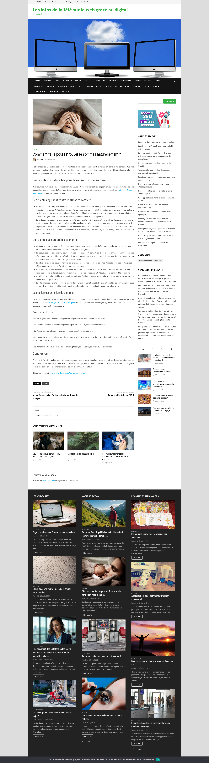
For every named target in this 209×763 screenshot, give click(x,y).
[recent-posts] (152, 349)
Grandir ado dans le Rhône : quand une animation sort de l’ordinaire (156, 291)
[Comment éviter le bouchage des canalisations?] (144, 396)
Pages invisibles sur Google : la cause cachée (156, 142)
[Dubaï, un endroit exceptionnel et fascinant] (144, 369)
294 (88, 741)
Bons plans (100, 81)
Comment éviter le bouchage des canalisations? (164, 396)
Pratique (137, 86)
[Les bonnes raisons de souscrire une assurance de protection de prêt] (144, 355)
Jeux (72, 86)
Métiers (118, 86)
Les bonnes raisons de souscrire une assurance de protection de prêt (164, 357)
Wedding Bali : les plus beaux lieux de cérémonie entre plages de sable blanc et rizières (154, 221)
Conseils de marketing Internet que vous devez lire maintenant (164, 384)
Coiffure (86, 653)
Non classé (136, 658)
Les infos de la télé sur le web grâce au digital (80, 10)
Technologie (39, 91)
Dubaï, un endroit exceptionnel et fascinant (163, 370)
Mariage (99, 86)
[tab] (143, 349)
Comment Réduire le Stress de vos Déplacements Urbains (157, 320)
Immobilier (38, 86)
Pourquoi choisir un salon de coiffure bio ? (101, 656)
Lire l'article (38, 552)
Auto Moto (67, 81)
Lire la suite (87, 553)
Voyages (65, 91)
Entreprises (126, 81)
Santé (146, 86)
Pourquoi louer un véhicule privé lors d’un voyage (163, 409)
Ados (57, 81)
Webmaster (62, 86)
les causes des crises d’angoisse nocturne (68, 373)
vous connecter (48, 480)
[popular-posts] (143, 349)
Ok (158, 759)
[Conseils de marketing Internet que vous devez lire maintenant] (144, 382)
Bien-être (88, 81)
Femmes (138, 81)
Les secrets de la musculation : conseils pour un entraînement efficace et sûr (156, 335)
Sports (156, 86)
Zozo (41, 160)
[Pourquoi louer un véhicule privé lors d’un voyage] (144, 408)
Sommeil (45, 384)
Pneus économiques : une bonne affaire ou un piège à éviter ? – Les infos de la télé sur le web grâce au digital (157, 301)
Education (113, 81)
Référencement (39, 529)
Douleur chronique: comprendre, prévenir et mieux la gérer (46, 455)
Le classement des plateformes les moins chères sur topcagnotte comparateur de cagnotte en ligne (155, 156)
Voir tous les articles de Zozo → (46, 416)
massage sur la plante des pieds (62, 302)
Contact (90, 2)
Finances (147, 81)
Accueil (47, 2)
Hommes (158, 81)
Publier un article (58, 2)
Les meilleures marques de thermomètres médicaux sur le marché (115, 457)
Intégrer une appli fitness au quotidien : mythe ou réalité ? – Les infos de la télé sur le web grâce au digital (157, 329)
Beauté (78, 81)
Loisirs (80, 86)
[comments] (162, 349)
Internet (50, 86)
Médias (109, 86)
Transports (54, 91)
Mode (127, 86)
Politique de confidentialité (75, 2)
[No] (206, 760)
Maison (90, 86)
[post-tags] (171, 349)
